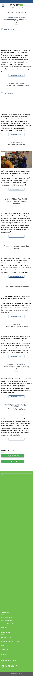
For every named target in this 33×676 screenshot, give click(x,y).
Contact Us (13, 461)
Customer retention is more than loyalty (16, 247)
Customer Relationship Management (17, 405)
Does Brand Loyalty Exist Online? (16, 286)
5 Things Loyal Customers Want (16, 85)
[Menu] (3, 5)
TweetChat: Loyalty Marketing (16, 326)
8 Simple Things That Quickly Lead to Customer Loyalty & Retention (16, 201)
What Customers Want (16, 409)
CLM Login (5, 646)
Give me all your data (16, 144)
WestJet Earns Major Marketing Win (16, 367)
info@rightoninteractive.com (10, 641)
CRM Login (4, 650)
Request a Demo (13, 456)
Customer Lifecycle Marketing (16, 197)
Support (4, 654)
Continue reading (16, 75)
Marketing (19, 142)
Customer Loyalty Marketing (16, 17)
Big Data (13, 142)
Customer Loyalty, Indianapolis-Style (16, 21)
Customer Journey (16, 284)
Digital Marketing (6, 617)
